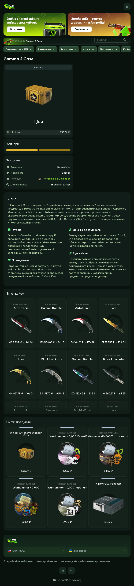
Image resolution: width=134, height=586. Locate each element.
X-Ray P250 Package (108, 484)
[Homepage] (9, 7)
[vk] (71, 570)
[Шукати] (124, 40)
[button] (18, 49)
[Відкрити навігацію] (127, 6)
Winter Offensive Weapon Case (26, 434)
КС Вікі (18, 41)
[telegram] (62, 570)
